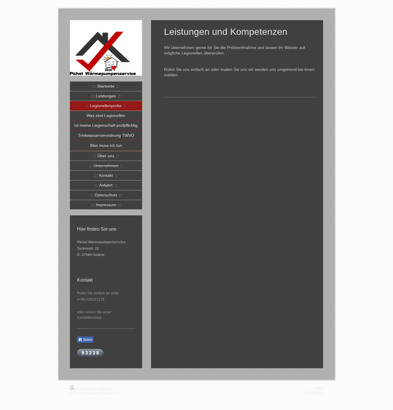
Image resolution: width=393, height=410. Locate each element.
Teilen (87, 340)
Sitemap (105, 388)
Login (318, 388)
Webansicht (314, 393)
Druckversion (86, 388)
